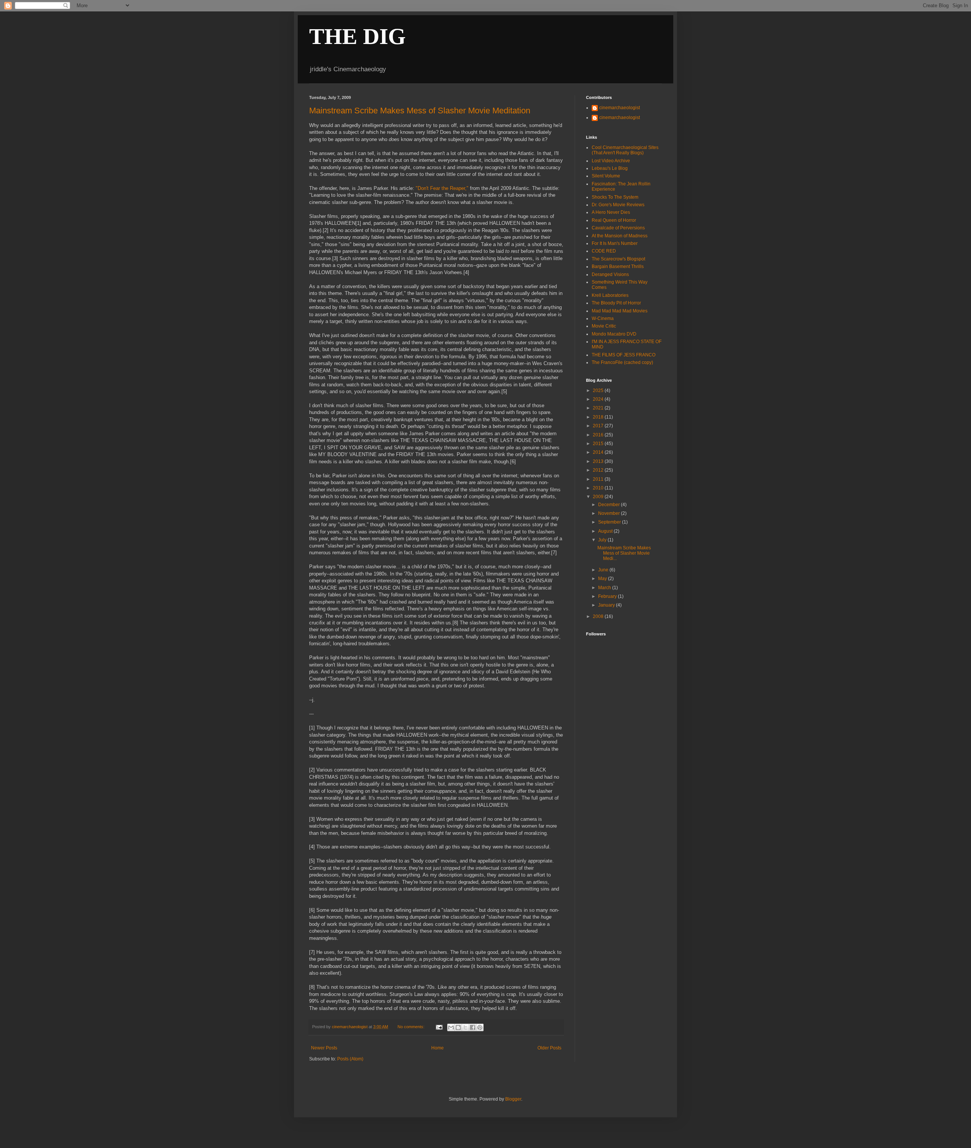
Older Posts (549, 1048)
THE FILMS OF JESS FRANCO (623, 355)
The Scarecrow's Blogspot (618, 259)
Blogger (513, 1099)
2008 (599, 616)
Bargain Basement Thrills (618, 266)
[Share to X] (465, 1027)
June (604, 569)
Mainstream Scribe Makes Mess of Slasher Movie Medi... (624, 553)
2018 (599, 417)
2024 (599, 399)
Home (437, 1048)
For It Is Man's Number (615, 243)
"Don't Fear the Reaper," (442, 188)
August (606, 531)
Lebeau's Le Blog (610, 168)
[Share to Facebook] (472, 1027)
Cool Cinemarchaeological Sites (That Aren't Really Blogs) (625, 150)
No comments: (412, 1026)
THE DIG (357, 36)
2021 (599, 408)
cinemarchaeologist (619, 107)
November (609, 513)
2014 (599, 452)
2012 (599, 470)
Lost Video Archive (611, 160)
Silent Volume (606, 176)
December (609, 504)
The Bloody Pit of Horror (616, 303)
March (605, 587)
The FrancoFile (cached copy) (622, 362)
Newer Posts (324, 1048)
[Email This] (451, 1027)
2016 (599, 435)
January (607, 605)
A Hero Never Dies (611, 212)
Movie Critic (604, 326)
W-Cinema (603, 318)
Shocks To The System (615, 197)
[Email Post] (438, 1026)
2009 (599, 496)
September (610, 522)
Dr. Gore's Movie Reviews (618, 204)
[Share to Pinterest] (480, 1027)
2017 (599, 425)
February (608, 596)
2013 (599, 461)
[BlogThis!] (458, 1027)
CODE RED (604, 251)
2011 (599, 479)
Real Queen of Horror (614, 220)
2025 (599, 390)
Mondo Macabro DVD (614, 334)
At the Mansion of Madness (619, 235)
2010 (599, 488)
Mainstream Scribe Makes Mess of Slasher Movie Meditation (419, 110)
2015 (599, 443)
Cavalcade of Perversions (618, 228)
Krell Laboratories (610, 295)
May (603, 578)
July (603, 540)
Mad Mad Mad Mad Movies (619, 311)
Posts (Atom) (350, 1059)
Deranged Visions (610, 274)
